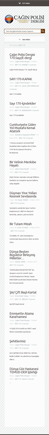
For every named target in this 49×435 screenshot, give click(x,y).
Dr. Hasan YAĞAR (21, 200)
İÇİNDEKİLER (26, 110)
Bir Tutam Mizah (21, 224)
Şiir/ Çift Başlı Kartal (23, 292)
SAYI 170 (18, 65)
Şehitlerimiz (18, 341)
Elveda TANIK (20, 262)
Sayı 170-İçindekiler (23, 103)
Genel (24, 86)
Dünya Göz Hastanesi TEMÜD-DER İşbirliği (24, 370)
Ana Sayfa (13, 45)
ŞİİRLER (24, 299)
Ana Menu (26, 39)
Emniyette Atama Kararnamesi (22, 315)
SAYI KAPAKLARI (33, 86)
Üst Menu (26, 3)
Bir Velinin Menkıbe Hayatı (23, 163)
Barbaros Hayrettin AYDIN (25, 135)
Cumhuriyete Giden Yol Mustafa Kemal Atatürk (23, 128)
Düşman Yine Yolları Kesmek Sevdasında (23, 194)
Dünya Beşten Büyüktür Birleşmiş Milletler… (22, 255)
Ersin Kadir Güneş (21, 296)
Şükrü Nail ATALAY (22, 169)
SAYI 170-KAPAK (21, 79)
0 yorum (33, 65)
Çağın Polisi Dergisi (22, 61)
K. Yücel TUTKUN (21, 227)
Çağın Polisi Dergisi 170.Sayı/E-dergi (22, 56)
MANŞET (25, 65)
